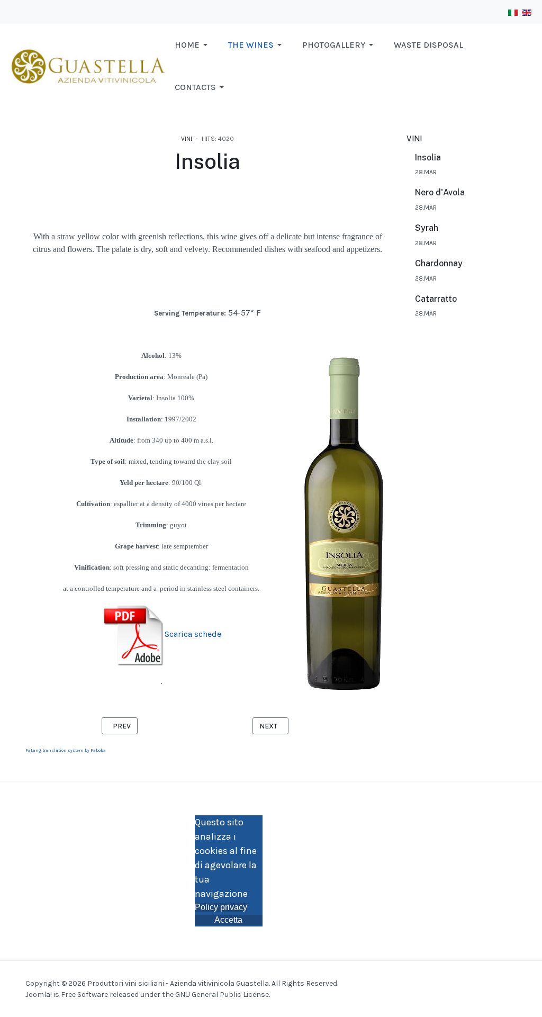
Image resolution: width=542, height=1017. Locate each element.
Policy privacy (221, 907)
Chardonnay (439, 263)
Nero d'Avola (440, 192)
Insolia (428, 157)
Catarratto (436, 299)
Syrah (426, 228)
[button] (193, 45)
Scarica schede (193, 634)
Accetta (228, 919)
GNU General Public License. (222, 994)
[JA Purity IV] (87, 65)
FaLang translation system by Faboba (65, 750)
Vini (186, 138)
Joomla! (38, 994)
